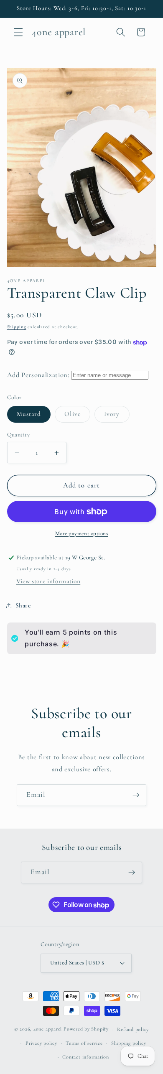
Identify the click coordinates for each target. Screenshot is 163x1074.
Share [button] (23, 605)
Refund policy (133, 1029)
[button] (18, 32)
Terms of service (84, 1043)
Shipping (16, 326)
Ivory (117, 416)
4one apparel (47, 1029)
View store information (48, 581)
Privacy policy (41, 1043)
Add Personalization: (38, 375)
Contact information (85, 1057)
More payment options (81, 533)
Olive (77, 416)
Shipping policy (128, 1043)
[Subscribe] (136, 795)
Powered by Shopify (86, 1029)
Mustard (29, 414)
